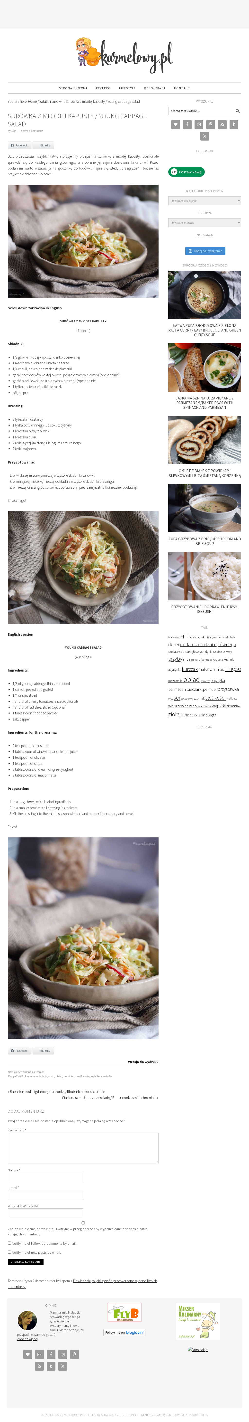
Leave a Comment (32, 131)
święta (211, 715)
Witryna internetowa (23, 1205)
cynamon (216, 637)
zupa (184, 715)
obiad (59, 1076)
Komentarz (17, 1130)
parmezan (177, 689)
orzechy (205, 681)
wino (193, 705)
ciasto (194, 637)
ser (177, 697)
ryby (170, 698)
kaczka (208, 659)
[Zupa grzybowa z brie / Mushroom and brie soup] (204, 531)
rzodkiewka (82, 1076)
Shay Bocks (109, 1415)
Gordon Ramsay (222, 652)
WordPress (200, 1415)
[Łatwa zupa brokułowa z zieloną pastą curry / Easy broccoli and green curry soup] (204, 317)
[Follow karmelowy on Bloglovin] (124, 1334)
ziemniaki (233, 705)
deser (173, 644)
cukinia (205, 637)
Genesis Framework (156, 1415)
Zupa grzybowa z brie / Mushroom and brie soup (205, 541)
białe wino (174, 637)
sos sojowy (187, 698)
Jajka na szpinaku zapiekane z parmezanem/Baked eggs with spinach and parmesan (205, 403)
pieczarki (194, 689)
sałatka (95, 1076)
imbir (186, 659)
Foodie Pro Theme (82, 1415)
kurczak (190, 669)
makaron (206, 669)
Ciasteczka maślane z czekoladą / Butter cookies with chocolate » (110, 1097)
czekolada (229, 637)
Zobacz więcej (27, 1339)
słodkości (215, 697)
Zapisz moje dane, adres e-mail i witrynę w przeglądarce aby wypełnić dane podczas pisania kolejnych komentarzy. (78, 1232)
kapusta (30, 1076)
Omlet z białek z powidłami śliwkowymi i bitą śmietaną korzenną (205, 473)
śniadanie (197, 715)
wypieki (219, 706)
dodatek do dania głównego (208, 644)
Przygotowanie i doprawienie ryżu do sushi (205, 609)
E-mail (13, 1187)
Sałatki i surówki (33, 1072)
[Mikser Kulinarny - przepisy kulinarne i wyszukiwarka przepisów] (198, 1338)
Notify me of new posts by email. (36, 1252)
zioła (174, 714)
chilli (185, 637)
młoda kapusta (45, 1076)
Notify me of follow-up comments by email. (44, 1243)
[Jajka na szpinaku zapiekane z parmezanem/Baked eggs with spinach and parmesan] (204, 390)
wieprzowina (178, 706)
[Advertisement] (124, 13)
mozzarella (175, 681)
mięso (233, 668)
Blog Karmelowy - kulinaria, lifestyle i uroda (124, 53)
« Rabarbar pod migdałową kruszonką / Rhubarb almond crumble (56, 1091)
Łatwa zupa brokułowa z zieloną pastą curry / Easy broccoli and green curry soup (204, 330)
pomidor (69, 1076)
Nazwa (14, 1170)
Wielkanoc (231, 698)
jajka (201, 659)
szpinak (199, 698)
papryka (217, 680)
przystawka (228, 689)
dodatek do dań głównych (186, 652)
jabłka (194, 659)
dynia (209, 652)
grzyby (175, 658)
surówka (106, 1076)
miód (219, 669)
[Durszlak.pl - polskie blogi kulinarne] (198, 1349)
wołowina (204, 706)
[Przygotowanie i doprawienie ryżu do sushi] (204, 599)
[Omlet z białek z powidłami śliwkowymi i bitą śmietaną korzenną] (204, 463)
